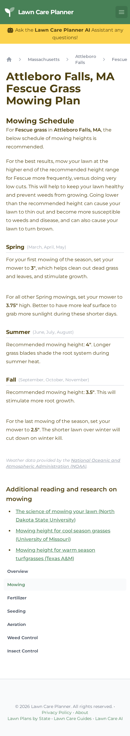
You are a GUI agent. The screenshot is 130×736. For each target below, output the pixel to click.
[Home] (9, 59)
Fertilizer (17, 598)
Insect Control (22, 651)
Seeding (16, 611)
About (81, 712)
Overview (17, 571)
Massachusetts (44, 59)
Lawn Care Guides (73, 718)
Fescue (119, 59)
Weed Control (22, 637)
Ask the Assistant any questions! (68, 33)
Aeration (16, 624)
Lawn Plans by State (29, 718)
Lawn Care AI (109, 718)
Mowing (16, 584)
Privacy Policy (57, 712)
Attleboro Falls (85, 59)
